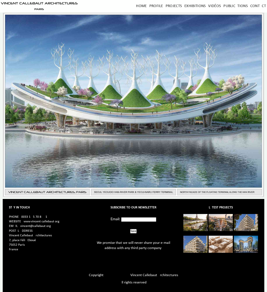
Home (141, 6)
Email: (115, 219)
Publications (235, 6)
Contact (258, 6)
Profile (156, 6)
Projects (174, 6)
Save (133, 231)
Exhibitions (195, 6)
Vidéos (214, 6)
